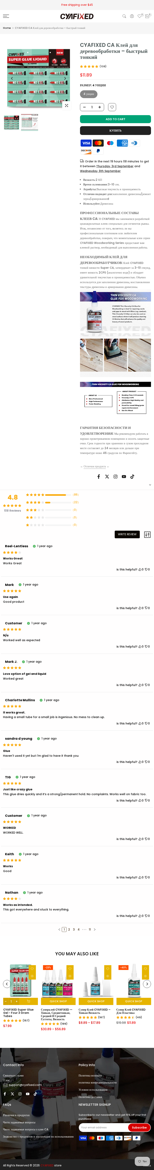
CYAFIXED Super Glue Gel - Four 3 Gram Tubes (18, 1013)
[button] (59, 929)
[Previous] (12, 78)
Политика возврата (90, 1075)
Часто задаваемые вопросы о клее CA (25, 1129)
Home (7, 28)
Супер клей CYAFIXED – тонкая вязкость (94, 1011)
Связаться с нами (13, 1075)
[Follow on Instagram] (115, 476)
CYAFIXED (47, 1165)
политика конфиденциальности (98, 1082)
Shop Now (96, 5)
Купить (115, 131)
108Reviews (12, 511)
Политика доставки (90, 1097)
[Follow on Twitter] (107, 476)
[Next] (65, 78)
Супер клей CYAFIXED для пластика (131, 1011)
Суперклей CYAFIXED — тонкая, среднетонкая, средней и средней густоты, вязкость (56, 1014)
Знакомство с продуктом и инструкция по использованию (38, 1137)
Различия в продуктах (16, 1115)
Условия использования (93, 1090)
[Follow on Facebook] (98, 476)
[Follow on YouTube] (124, 476)
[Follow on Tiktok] (132, 476)
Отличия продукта (95, 466)
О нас (6, 1080)
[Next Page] (94, 929)
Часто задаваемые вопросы (19, 1122)
